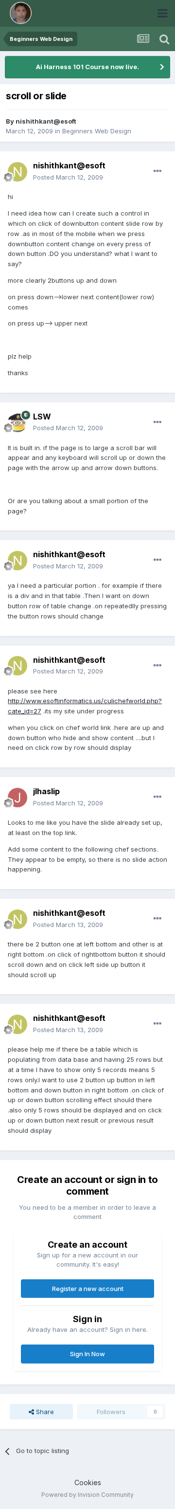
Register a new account (87, 1288)
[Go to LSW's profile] (17, 422)
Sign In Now (87, 1354)
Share (44, 1412)
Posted (68, 177)
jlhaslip (46, 791)
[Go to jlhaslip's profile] (17, 797)
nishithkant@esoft (46, 121)
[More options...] (157, 171)
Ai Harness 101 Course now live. (87, 67)
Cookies (87, 1482)
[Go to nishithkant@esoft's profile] (17, 172)
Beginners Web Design (96, 131)
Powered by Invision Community (87, 1494)
